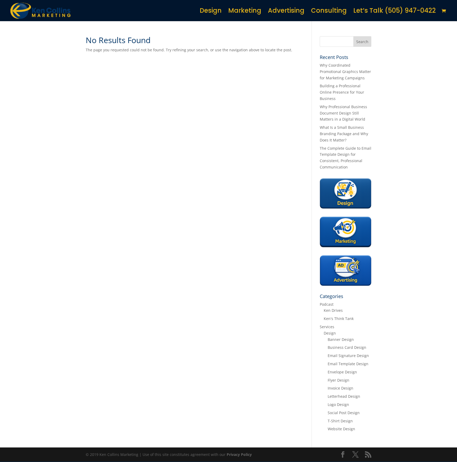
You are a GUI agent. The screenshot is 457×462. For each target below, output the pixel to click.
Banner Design (341, 339)
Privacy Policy (239, 454)
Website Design (341, 428)
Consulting (329, 12)
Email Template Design (348, 363)
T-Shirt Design (340, 420)
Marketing (244, 12)
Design (211, 12)
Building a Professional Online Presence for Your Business (342, 92)
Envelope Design (342, 371)
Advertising (286, 12)
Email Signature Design (348, 355)
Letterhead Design (344, 396)
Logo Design (338, 404)
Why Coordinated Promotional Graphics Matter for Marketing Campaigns (345, 71)
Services (327, 326)
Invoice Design (340, 388)
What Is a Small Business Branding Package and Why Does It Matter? (344, 134)
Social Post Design (344, 412)
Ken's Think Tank (339, 318)
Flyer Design (338, 380)
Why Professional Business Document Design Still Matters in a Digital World (343, 113)
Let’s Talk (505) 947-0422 (394, 12)
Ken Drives (333, 310)
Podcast (326, 304)
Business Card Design (347, 347)
